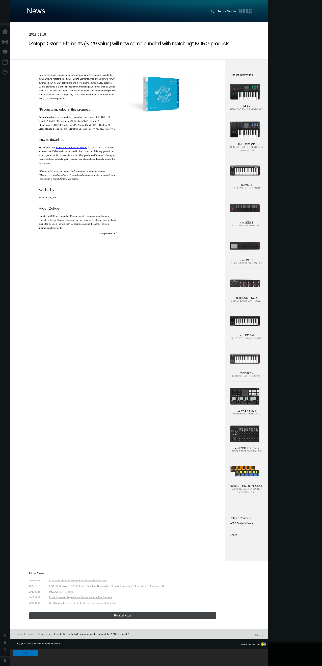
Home (6, 32)
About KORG (6, 661)
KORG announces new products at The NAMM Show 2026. (78, 580)
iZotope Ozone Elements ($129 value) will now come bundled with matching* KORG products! (83, 634)
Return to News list (227, 11)
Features (6, 52)
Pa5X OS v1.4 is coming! (61, 592)
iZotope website (107, 233)
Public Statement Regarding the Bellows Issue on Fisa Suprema (80, 597)
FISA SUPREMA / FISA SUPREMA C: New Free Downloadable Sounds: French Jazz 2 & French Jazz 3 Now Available (107, 586)
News (6, 635)
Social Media (6, 649)
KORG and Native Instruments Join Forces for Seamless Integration (82, 603)
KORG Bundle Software (241, 523)
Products (6, 42)
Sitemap (259, 635)
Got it (26, 653)
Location (6, 642)
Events (6, 62)
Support (6, 72)
